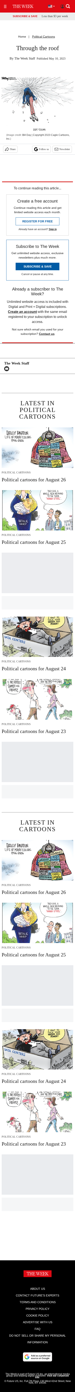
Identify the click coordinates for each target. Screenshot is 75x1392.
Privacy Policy (37, 1308)
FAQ (37, 1329)
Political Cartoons (43, 36)
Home (22, 36)
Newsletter (64, 149)
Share (13, 149)
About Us (37, 1288)
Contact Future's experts (37, 1295)
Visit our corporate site (52, 1376)
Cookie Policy (37, 1315)
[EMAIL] (7, 368)
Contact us (47, 333)
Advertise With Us (37, 1322)
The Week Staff (24, 58)
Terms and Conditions (38, 1302)
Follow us (44, 149)
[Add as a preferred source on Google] (37, 1356)
